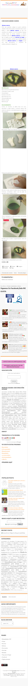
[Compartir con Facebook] (7, 262)
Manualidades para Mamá (16, 410)
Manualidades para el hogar (14, 562)
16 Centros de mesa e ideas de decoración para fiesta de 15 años (16, 508)
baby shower (16, 392)
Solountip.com (15, 670)
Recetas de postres (20, 423)
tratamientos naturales (8, 427)
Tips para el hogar (19, 426)
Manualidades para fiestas (18, 407)
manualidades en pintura (9, 404)
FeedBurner (17, 383)
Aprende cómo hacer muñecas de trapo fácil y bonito (16, 499)
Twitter (13, 266)
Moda (3, 418)
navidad (13, 420)
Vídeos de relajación (20, 429)
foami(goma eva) (22, 398)
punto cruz (10, 421)
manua (12, 401)
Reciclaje (15, 424)
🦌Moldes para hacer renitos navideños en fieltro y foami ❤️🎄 (17, 334)
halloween (4, 400)
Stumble (5, 268)
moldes (7, 418)
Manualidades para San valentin (15, 415)
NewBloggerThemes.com (10, 675)
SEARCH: (4, 597)
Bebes (21, 392)
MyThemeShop (12, 673)
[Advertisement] (13, 14)
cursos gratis (23, 393)
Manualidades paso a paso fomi (10, 417)
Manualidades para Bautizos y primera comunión (14, 405)
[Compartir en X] (6, 262)
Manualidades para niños (9, 414)
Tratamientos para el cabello (20, 427)
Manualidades (5, 453)
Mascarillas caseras (22, 416)
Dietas (9, 396)
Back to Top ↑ (14, 676)
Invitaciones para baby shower (15, 490)
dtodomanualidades (6, 457)
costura (17, 393)
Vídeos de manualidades (9, 429)
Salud (20, 424)
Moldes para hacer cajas (15, 418)
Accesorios (5, 392)
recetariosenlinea (6, 455)
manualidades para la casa (8, 409)
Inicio (15, 273)
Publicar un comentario (7, 279)
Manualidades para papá (8, 571)
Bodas (24, 392)
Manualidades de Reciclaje (19, 403)
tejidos (24, 424)
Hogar (3, 641)
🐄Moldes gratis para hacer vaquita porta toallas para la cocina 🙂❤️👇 (17, 345)
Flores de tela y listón (12, 398)
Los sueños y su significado (20, 554)
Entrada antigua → (22, 273)
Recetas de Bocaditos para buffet (10, 580)
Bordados (4, 393)
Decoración (5, 395)
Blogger (19, 442)
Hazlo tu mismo (13, 400)
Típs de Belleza (7, 426)
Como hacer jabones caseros (10, 21)
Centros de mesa (11, 393)
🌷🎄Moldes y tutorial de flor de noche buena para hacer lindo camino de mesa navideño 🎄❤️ (18, 311)
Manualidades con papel (7, 403)
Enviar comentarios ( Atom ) (14, 286)
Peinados (17, 419)
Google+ (20, 266)
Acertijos (10, 392)
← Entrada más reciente (7, 273)
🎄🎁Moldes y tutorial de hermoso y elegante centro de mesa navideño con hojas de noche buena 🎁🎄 (18, 323)
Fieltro (4, 398)
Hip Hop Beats (20, 675)
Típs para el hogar (6, 655)
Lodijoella (4, 459)
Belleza (4, 646)
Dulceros (16, 396)
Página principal (6, 659)
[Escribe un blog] (4, 262)
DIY (12, 396)
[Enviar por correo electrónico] (2, 262)
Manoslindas (5, 447)
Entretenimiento (22, 396)
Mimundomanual (6, 451)
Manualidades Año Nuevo (20, 401)
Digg (12, 268)
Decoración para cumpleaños (8, 547)
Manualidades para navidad (14, 412)
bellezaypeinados (6, 449)
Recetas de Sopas (7, 424)
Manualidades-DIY (6, 639)
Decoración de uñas (13, 395)
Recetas (17, 421)
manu (10, 401)
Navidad (4, 652)
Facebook (6, 266)
